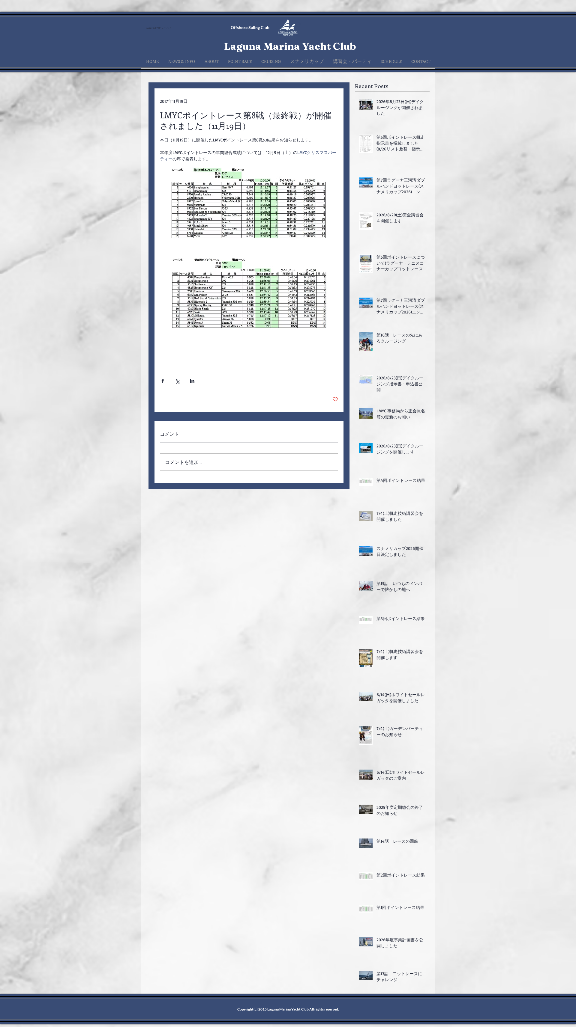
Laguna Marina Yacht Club (290, 46)
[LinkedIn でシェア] (192, 381)
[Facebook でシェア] (163, 381)
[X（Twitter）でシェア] (177, 381)
